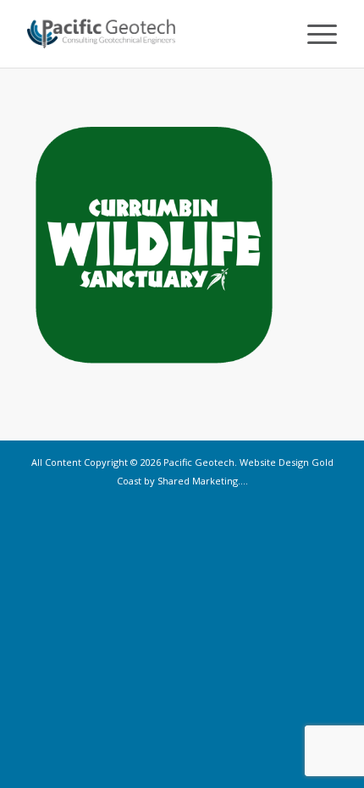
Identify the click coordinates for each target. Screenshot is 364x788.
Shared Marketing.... (202, 480)
